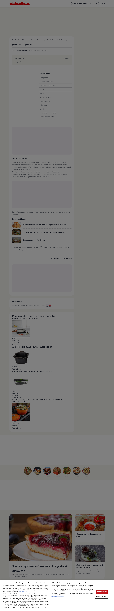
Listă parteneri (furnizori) (57, 596)
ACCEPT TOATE (102, 592)
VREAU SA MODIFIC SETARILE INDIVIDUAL (101, 597)
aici (4, 603)
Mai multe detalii (23, 591)
